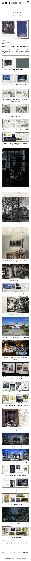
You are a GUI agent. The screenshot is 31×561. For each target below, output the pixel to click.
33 (21, 544)
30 (14, 544)
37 (27, 545)
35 (26, 544)
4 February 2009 (6, 49)
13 (26, 540)
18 (11, 542)
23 (23, 542)
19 (14, 542)
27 (7, 544)
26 (4, 544)
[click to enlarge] (15, 29)
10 (19, 540)
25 (28, 542)
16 (7, 542)
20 (16, 542)
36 (28, 544)
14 (28, 540)
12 (23, 540)
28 (9, 544)
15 (4, 542)
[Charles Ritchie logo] (11, 3)
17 (9, 542)
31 (16, 544)
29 (11, 544)
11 (21, 540)
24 (26, 542)
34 (23, 544)
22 (21, 542)
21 (19, 542)
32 (19, 544)
